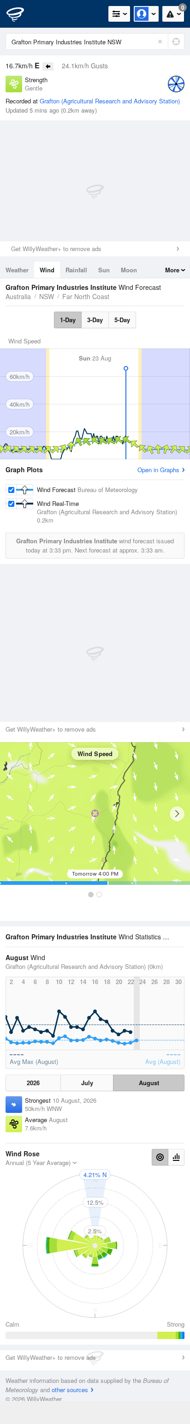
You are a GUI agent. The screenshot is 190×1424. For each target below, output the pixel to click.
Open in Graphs (158, 469)
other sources (70, 1389)
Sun (104, 269)
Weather (17, 269)
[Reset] (160, 41)
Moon (129, 269)
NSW (46, 296)
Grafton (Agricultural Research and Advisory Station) (110, 100)
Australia (18, 296)
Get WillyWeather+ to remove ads (56, 248)
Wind (47, 269)
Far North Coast (85, 296)
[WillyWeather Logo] (21, 14)
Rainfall (76, 269)
